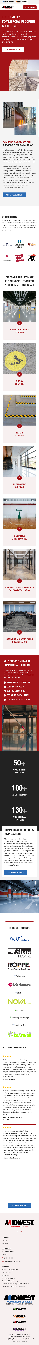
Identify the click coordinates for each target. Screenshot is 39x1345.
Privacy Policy (12, 1339)
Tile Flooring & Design (8, 1278)
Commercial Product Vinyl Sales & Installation (15, 1284)
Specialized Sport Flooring (10, 1281)
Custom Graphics (7, 1272)
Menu (20, 7)
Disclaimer (29, 1339)
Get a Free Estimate (30, 7)
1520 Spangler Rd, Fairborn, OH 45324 (19, 1334)
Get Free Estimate (13, 50)
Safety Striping (6, 1275)
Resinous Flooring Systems (10, 1269)
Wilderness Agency (22, 1341)
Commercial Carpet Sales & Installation (13, 1286)
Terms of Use (21, 1339)
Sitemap (6, 1339)
